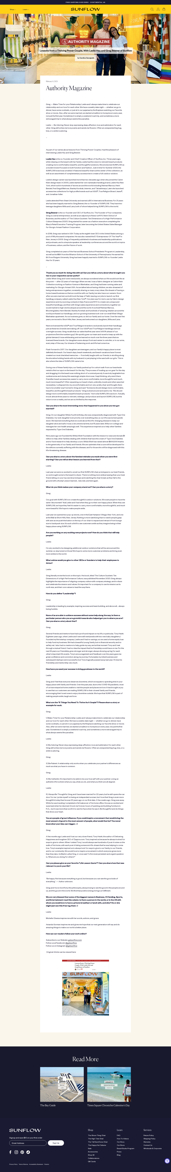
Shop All (91, 1155)
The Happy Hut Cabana (97, 1145)
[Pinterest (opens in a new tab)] (22, 1151)
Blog (119, 1155)
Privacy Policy (13, 1164)
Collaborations (93, 1158)
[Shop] (15, 9)
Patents (46, 1164)
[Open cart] (164, 9)
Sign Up (53, 1143)
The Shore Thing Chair (97, 1135)
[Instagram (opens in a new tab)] (16, 1151)
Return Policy (149, 1135)
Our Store (121, 1145)
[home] (85, 9)
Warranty (147, 1142)
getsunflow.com (75, 940)
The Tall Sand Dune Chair (98, 1142)
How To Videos (123, 1138)
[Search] (152, 9)
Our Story (120, 1142)
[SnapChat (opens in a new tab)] (28, 1151)
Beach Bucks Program (125, 1148)
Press (119, 1152)
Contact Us (148, 1145)
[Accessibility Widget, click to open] (167, 1160)
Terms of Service (23, 1164)
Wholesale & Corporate (153, 1148)
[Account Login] (158, 9)
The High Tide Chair (96, 1138)
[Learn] (28, 9)
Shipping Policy (149, 1138)
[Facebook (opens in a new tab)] (10, 1151)
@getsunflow (71, 943)
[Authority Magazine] (85, 988)
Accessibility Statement (36, 1164)
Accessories (93, 1152)
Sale (89, 1148)
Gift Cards (92, 1161)
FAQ (118, 1135)
